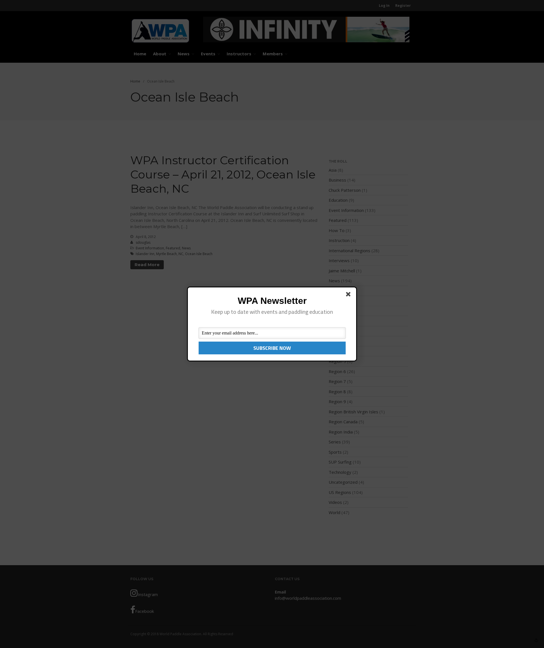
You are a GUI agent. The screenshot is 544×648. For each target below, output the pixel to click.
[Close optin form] (349, 295)
